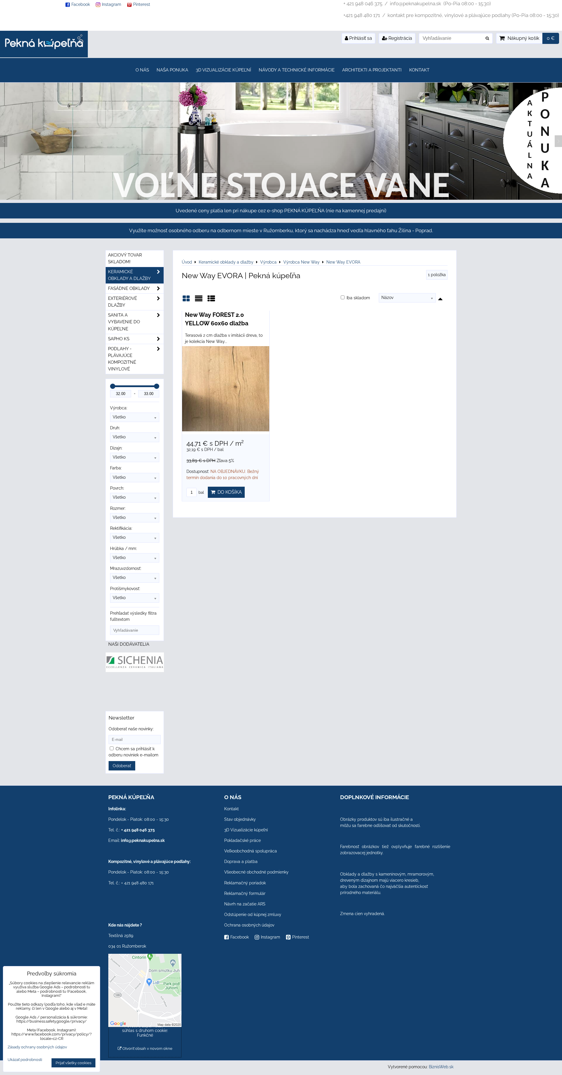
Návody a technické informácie (297, 70)
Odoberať (122, 765)
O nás (142, 70)
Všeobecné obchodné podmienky (256, 872)
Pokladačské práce (242, 840)
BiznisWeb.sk (441, 1066)
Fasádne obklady (129, 288)
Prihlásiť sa (360, 38)
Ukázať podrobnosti (25, 1060)
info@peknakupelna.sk (143, 840)
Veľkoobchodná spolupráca (250, 851)
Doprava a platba (241, 861)
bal (201, 492)
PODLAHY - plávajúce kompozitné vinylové (122, 359)
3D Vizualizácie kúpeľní (223, 70)
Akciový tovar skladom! (125, 258)
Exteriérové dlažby (122, 302)
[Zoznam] (198, 300)
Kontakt (419, 70)
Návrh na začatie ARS (244, 904)
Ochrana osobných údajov (249, 925)
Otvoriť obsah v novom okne (146, 1048)
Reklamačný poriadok (245, 883)
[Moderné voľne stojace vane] (281, 198)
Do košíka (228, 492)
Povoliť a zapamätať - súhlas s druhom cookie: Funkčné (145, 1030)
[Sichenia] (135, 670)
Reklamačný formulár (244, 893)
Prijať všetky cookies (73, 1063)
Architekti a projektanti (372, 70)
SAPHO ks (118, 338)
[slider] (112, 386)
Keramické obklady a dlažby (129, 275)
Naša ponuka (172, 70)
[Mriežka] (186, 300)
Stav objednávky (240, 819)
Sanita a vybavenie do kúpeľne (124, 321)
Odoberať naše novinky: (131, 729)
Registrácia (399, 38)
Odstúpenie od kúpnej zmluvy (252, 914)
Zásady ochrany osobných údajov (37, 1047)
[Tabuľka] (211, 300)
